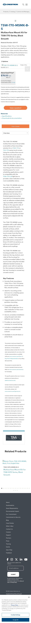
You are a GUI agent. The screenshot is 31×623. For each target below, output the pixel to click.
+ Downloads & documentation (11, 118)
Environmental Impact (12, 511)
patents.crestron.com (10, 380)
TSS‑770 (6, 150)
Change (13, 82)
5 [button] (8, 488)
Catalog (12, 11)
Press (7, 541)
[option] (15, 468)
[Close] (29, 597)
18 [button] (13, 490)
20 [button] (17, 490)
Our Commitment (11, 514)
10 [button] (17, 488)
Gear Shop (9, 550)
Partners (8, 538)
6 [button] (10, 488)
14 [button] (24, 488)
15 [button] (25, 488)
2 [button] (3, 488)
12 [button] (20, 488)
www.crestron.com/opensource (12, 391)
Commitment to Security (13, 517)
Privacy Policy (14, 605)
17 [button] (29, 488)
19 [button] (15, 490)
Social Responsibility (12, 508)
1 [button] (1, 488)
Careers (8, 532)
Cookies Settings (15, 614)
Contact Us (9, 529)
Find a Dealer (16, 126)
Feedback (9, 553)
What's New (9, 526)
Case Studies (10, 523)
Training (8, 544)
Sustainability (10, 505)
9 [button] (15, 488)
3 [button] (5, 488)
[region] (15, 609)
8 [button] (13, 488)
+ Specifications (6, 116)
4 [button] (6, 488)
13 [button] (22, 488)
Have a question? (15, 108)
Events (8, 547)
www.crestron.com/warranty (16, 369)
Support (8, 535)
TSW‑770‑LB (7, 176)
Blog (7, 520)
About (8, 502)
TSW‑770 (15, 148)
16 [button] (27, 488)
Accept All (15, 619)
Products (5, 11)
